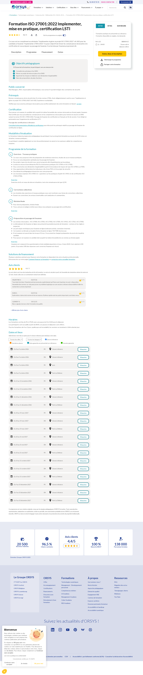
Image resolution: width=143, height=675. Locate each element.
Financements (48, 591)
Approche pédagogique (95, 588)
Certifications (47, 588)
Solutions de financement (21, 254)
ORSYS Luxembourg (20, 591)
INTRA (110, 26)
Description (16, 52)
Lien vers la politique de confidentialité (15, 656)
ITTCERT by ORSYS (20, 582)
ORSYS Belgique (19, 588)
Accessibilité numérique (96, 610)
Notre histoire (92, 585)
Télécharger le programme (112, 60)
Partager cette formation (112, 64)
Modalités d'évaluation (20, 133)
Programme (31, 52)
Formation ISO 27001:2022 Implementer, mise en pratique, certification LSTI (90, 15)
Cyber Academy (66, 600)
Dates (60, 52)
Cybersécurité (39, 15)
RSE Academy (65, 603)
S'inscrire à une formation (48, 596)
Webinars (117, 594)
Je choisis (24, 663)
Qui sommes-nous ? (94, 582)
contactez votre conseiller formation (63, 259)
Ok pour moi (38, 663)
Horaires (13, 319)
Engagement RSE (93, 594)
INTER (100, 26)
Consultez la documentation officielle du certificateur (26, 125)
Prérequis (14, 95)
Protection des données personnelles (50, 656)
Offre (45, 582)
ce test (79, 104)
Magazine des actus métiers (120, 586)
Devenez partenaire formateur (98, 604)
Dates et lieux (16, 332)
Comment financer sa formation (38, 259)
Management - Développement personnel (71, 586)
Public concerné (17, 87)
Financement (47, 52)
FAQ (115, 582)
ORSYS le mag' (18, 598)
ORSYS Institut (19, 585)
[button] (4, 671)
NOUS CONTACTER (107, 2)
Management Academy (68, 597)
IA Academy (65, 594)
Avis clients (14, 265)
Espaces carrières (93, 601)
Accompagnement (49, 585)
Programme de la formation (22, 149)
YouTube (117, 597)
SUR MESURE (121, 26)
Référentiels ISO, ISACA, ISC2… (55, 15)
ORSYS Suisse (18, 594)
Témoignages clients (121, 591)
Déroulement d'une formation (49, 601)
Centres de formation (95, 598)
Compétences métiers (68, 591)
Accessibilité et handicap (96, 607)
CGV (66, 656)
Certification (15, 109)
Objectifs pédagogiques (28, 63)
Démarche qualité (93, 591)
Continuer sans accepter (9, 663)
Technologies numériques (26, 15)
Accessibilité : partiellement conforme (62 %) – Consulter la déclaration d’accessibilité (103, 656)
